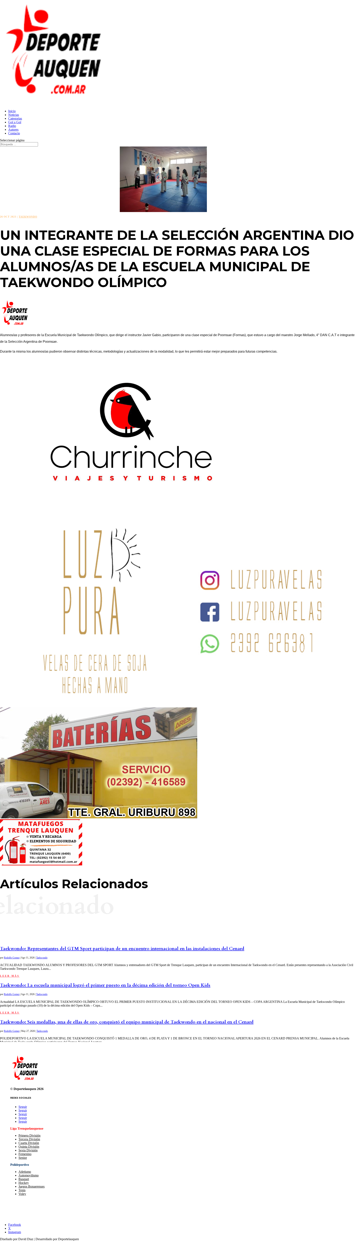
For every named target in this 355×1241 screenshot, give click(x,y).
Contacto (14, 133)
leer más (10, 976)
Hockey (23, 1182)
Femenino (24, 1154)
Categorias (15, 118)
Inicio (12, 111)
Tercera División (29, 1139)
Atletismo (24, 1171)
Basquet (23, 1179)
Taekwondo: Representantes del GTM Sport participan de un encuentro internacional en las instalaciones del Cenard (122, 949)
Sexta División (28, 1150)
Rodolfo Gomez (12, 957)
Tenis (21, 1190)
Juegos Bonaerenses (31, 1186)
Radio (12, 126)
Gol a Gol (14, 122)
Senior (22, 1157)
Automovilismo (28, 1175)
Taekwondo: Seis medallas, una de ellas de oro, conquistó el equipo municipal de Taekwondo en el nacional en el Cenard (127, 1022)
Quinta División (28, 1146)
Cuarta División (28, 1143)
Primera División (29, 1135)
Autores (13, 129)
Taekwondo (28, 216)
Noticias (13, 114)
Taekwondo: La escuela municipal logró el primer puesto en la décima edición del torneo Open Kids (105, 985)
